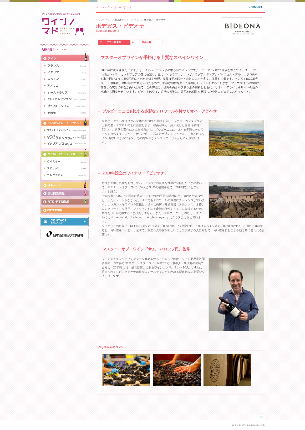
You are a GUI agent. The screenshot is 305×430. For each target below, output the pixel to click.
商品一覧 (146, 42)
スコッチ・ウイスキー (65, 161)
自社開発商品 (65, 192)
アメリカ (65, 85)
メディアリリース (65, 210)
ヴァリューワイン (65, 106)
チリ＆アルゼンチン (65, 99)
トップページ (103, 19)
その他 (65, 113)
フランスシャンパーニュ (65, 129)
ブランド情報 (114, 42)
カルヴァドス (65, 176)
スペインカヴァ (65, 136)
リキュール (65, 184)
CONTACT (256, 7)
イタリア (65, 72)
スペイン (134, 19)
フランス (65, 65)
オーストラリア (65, 92)
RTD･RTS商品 (65, 200)
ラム (65, 168)
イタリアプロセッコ (65, 144)
